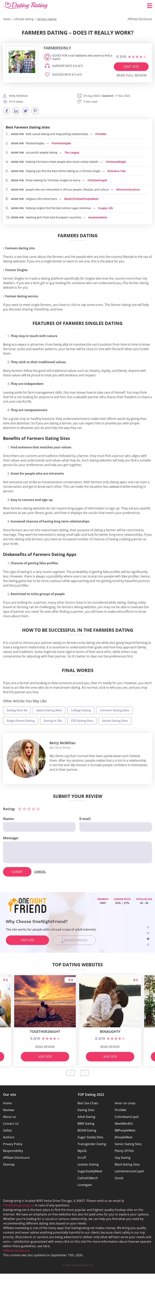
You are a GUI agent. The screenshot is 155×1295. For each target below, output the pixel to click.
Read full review (132, 75)
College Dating (81, 710)
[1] (20, 809)
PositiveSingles (61, 143)
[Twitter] (25, 111)
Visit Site (131, 66)
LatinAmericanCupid (129, 1171)
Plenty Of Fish (124, 1151)
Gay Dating (122, 1158)
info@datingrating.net (18, 1205)
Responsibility (13, 1151)
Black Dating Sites (127, 1164)
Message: (11, 838)
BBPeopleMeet (125, 1130)
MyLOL (82, 1151)
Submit (17, 872)
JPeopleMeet (124, 1137)
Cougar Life (105, 208)
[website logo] (22, 61)
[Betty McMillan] (26, 758)
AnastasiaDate (97, 217)
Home (7, 1103)
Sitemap (9, 1164)
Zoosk (119, 1178)
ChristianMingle (115, 162)
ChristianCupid (97, 180)
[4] (33, 809)
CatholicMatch (88, 1178)
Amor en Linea (125, 1103)
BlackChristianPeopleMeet (81, 199)
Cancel (40, 872)
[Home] (25, 5)
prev (70, 1073)
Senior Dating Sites (115, 720)
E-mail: (85, 818)
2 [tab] (148, 933)
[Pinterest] (35, 111)
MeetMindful (124, 1123)
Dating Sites (86, 1110)
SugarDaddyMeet (90, 1171)
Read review (45, 1047)
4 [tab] (148, 944)
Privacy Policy (12, 1144)
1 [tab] (148, 927)
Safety (7, 1130)
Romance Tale (116, 171)
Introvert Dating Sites (114, 710)
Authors (9, 1137)
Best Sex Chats (88, 1103)
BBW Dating (86, 1123)
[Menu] (149, 5)
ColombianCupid (127, 1117)
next (84, 1073)
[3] (29, 809)
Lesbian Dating (88, 1164)
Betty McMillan (63, 743)
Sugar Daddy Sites (90, 1137)
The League (71, 152)
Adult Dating (86, 1117)
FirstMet (100, 134)
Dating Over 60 (17, 710)
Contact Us (11, 1123)
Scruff (82, 1158)
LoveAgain (85, 1185)
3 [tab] (148, 939)
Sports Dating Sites (49, 710)
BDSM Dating (87, 1130)
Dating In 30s (53, 720)
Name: (8, 818)
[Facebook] (6, 111)
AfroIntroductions (128, 189)
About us (9, 1117)
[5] (38, 809)
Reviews (8, 1110)
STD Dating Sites (82, 720)
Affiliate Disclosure (16, 1158)
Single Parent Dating (21, 720)
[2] (24, 809)
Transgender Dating (92, 1144)
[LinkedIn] (16, 111)
